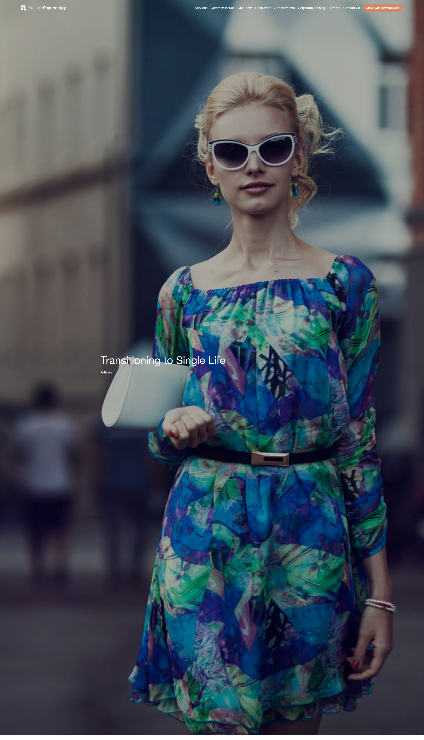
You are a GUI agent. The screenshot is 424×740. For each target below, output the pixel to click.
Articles (106, 372)
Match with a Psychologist (382, 8)
